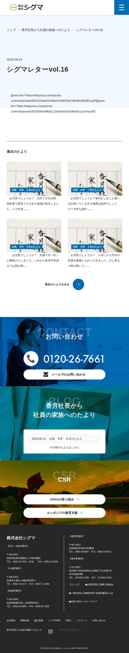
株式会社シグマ (21, 538)
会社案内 (11, 620)
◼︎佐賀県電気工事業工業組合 (99, 584)
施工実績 (38, 620)
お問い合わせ (98, 620)
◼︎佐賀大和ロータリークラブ (83, 601)
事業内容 (24, 620)
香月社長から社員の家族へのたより (46, 30)
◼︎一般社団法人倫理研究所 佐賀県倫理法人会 (91, 593)
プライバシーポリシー (70, 630)
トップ (11, 30)
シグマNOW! (54, 620)
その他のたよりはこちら (64, 447)
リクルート (81, 620)
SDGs (68, 620)
